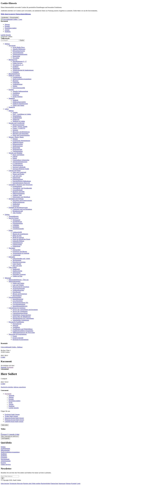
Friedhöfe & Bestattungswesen (18, 207)
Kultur (11, 230)
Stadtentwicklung (18, 142)
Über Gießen (13, 267)
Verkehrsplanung (18, 165)
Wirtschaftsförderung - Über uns (19, 280)
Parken (15, 158)
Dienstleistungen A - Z (19, 61)
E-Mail (3, 357)
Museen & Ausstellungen (20, 234)
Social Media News (19, 47)
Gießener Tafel (17, 195)
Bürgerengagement (18, 125)
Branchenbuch (17, 295)
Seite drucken (5, 483)
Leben (7, 109)
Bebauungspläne (18, 144)
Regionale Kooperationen (20, 339)
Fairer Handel (17, 264)
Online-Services (17, 63)
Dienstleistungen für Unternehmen (23, 318)
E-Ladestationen (18, 163)
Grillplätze (16, 225)
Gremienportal (17, 77)
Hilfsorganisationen (19, 193)
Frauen (15, 336)
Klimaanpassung (18, 179)
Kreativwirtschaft (18, 338)
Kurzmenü (10, 367)
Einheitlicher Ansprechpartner (22, 315)
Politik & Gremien (14, 75)
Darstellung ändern (10, 28)
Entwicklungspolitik (19, 88)
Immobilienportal (18, 299)
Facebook (4, 434)
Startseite (3, 367)
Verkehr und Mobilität (15, 153)
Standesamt (16, 68)
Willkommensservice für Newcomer (24, 332)
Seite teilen (5, 425)
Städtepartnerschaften (19, 102)
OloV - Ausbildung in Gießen (22, 114)
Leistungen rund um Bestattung (22, 209)
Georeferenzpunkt (18, 228)
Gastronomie (16, 255)
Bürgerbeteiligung (14, 74)
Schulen (15, 112)
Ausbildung (16, 93)
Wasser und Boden (18, 174)
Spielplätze (16, 227)
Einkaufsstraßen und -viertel (21, 258)
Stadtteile (15, 100)
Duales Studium (17, 96)
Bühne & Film (17, 235)
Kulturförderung (18, 243)
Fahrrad (15, 156)
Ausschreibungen (18, 52)
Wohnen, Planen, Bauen (16, 137)
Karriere (11, 89)
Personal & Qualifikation (16, 322)
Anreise (7, 30)
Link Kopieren (5, 438)
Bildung (11, 110)
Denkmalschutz (17, 149)
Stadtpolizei (16, 204)
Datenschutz (54, 483)
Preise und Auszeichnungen (21, 135)
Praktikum (16, 95)
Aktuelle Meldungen (19, 49)
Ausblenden (5, 17)
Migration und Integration (20, 133)
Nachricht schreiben (7, 387)
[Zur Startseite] (11, 19)
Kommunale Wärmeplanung (21, 140)
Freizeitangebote (18, 223)
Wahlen (15, 86)
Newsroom (12, 45)
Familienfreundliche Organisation (23, 331)
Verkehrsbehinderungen (20, 54)
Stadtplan (7, 31)
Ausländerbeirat (17, 84)
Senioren (15, 130)
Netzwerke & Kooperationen (18, 334)
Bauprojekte (16, 56)
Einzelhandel (17, 292)
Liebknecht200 (17, 232)
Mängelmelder (5, 450)
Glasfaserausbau (18, 151)
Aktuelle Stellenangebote (20, 91)
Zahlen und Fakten (18, 105)
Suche (10, 402)
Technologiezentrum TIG (20, 302)
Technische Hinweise (16, 483)
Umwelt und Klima (15, 170)
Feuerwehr (16, 206)
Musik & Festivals (18, 237)
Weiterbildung (17, 116)
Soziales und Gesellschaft (16, 123)
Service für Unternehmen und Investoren (25, 309)
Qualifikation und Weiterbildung (23, 329)
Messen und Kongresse (20, 294)
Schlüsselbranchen (18, 290)
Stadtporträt (16, 269)
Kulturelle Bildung (18, 241)
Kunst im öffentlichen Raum (21, 239)
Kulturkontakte (17, 244)
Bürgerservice (13, 59)
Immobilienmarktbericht (20, 306)
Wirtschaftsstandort (14, 281)
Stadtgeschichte (17, 271)
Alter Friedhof (17, 213)
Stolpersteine (16, 272)
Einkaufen (12, 257)
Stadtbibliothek (17, 118)
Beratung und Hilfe (18, 191)
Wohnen (15, 139)
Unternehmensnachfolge (20, 313)
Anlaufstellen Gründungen (21, 320)
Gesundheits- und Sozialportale (22, 188)
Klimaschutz (16, 177)
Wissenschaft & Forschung (21, 287)
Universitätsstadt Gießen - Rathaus (11, 347)
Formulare (16, 72)
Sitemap (7, 24)
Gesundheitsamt (17, 190)
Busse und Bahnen (18, 155)
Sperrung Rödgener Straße (21, 169)
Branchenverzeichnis (19, 262)
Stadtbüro (16, 66)
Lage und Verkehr (18, 285)
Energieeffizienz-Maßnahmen (22, 181)
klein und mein (17, 265)
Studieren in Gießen (19, 121)
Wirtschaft (8, 278)
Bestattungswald (18, 211)
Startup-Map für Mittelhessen (22, 316)
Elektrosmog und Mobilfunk (21, 197)
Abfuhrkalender (6, 461)
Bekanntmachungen (19, 51)
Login (78, 483)
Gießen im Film (17, 276)
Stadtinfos (12, 98)
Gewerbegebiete (18, 301)
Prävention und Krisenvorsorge (22, 200)
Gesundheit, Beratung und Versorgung (20, 184)
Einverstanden (14, 17)
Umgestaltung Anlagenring (21, 160)
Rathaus (7, 44)
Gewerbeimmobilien (15, 297)
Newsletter (16, 58)
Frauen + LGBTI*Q (19, 128)
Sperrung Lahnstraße (19, 167)
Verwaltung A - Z (18, 65)
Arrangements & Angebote (21, 253)
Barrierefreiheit (45, 483)
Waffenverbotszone (18, 202)
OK (2, 478)
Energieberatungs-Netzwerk (21, 183)
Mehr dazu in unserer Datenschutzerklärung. (16, 14)
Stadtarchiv (16, 119)
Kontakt (7, 26)
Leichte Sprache (6, 35)
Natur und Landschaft (19, 172)
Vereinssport (16, 220)
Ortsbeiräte (16, 82)
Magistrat (15, 81)
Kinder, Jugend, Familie (20, 126)
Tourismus (12, 248)
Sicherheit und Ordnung (16, 199)
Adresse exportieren (20, 387)
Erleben (7, 214)
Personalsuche (17, 324)
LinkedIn (11, 434)
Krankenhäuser (17, 186)
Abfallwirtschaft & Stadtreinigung (23, 70)
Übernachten (16, 250)
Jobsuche (15, 325)
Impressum (62, 483)
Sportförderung (17, 221)
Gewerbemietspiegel (19, 304)
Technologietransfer (19, 288)
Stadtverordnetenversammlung (22, 79)
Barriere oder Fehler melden (32, 483)
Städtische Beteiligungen (20, 103)
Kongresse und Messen (20, 251)
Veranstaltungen (14, 216)
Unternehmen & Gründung (17, 308)
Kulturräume (16, 246)
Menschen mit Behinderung (21, 132)
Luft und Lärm (17, 176)
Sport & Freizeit (14, 218)
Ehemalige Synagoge (19, 274)
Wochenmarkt (17, 260)
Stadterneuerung (18, 146)
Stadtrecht (12, 107)
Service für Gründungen (20, 311)
